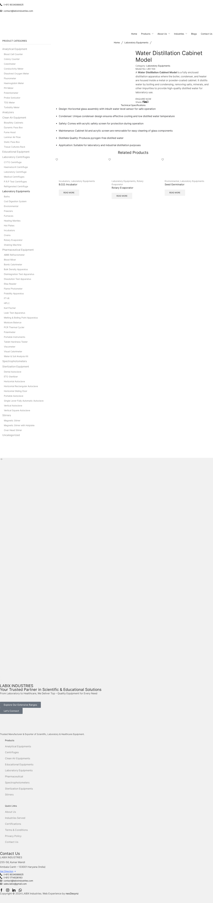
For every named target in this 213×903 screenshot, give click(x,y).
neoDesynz (72, 893)
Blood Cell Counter (13, 54)
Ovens (7, 235)
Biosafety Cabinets (13, 122)
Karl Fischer (10, 308)
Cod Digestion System (15, 201)
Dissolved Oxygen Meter (16, 73)
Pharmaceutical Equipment (18, 249)
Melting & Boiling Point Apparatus (21, 317)
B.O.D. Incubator (68, 184)
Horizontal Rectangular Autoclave (21, 386)
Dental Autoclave (12, 371)
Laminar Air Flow (12, 137)
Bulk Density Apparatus (16, 269)
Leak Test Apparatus (14, 312)
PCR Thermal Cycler (14, 327)
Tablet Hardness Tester (16, 341)
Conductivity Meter (13, 68)
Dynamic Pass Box (13, 127)
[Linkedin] (13, 890)
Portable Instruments (14, 337)
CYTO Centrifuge (13, 162)
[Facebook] (1, 890)
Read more (68, 192)
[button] (20, 705)
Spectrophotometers (14, 361)
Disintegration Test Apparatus (19, 274)
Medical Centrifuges (14, 176)
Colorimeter (10, 64)
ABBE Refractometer (14, 254)
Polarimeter (9, 332)
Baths (7, 196)
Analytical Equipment (14, 49)
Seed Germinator (174, 184)
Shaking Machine (12, 244)
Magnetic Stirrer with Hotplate (19, 425)
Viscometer (9, 346)
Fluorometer (10, 78)
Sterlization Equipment (15, 366)
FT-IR (6, 298)
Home (117, 42)
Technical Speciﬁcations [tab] (133, 105)
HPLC (7, 303)
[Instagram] (7, 890)
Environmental (172, 181)
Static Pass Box (12, 142)
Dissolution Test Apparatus (17, 279)
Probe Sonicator (12, 97)
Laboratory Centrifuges (16, 157)
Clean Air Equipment (14, 117)
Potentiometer (11, 93)
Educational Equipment (15, 151)
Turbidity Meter (11, 107)
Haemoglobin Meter (14, 83)
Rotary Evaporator (122, 187)
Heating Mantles (12, 220)
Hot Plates (9, 225)
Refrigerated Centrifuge (16, 186)
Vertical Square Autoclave (17, 410)
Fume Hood (10, 132)
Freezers (8, 211)
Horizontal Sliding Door (15, 391)
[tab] (133, 105)
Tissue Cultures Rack (14, 146)
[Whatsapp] (20, 890)
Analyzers (8, 112)
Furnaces (8, 215)
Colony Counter (12, 59)
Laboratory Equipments (136, 42)
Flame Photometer (13, 288)
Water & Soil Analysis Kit (16, 356)
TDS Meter (9, 102)
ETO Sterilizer (11, 376)
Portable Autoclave (13, 396)
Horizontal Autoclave (14, 381)
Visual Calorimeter (13, 351)
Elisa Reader (10, 283)
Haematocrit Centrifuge (16, 167)
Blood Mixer (10, 259)
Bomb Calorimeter (13, 264)
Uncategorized (11, 435)
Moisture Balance (12, 322)
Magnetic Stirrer (12, 420)
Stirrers (6, 415)
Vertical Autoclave (13, 405)
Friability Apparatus (14, 293)
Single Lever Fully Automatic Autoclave (24, 400)
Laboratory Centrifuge (15, 172)
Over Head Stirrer (13, 430)
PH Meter (8, 88)
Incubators (64, 181)
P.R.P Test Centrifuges (15, 181)
